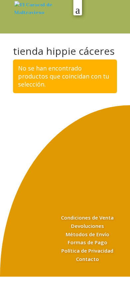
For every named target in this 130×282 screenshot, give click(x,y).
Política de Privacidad (87, 250)
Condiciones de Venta (87, 217)
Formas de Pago (87, 242)
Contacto (87, 259)
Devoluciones (87, 226)
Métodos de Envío (87, 234)
